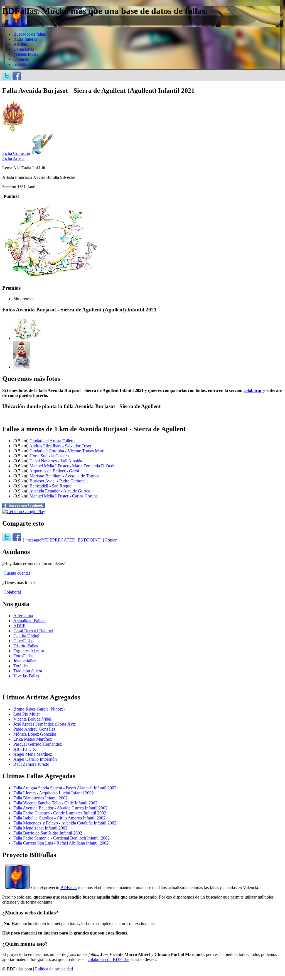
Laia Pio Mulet (26, 714)
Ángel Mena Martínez (32, 754)
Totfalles (20, 665)
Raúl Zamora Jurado (31, 764)
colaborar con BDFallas (108, 959)
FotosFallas (23, 655)
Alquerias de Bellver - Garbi (54, 471)
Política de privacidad (54, 969)
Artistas (20, 44)
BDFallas (68, 887)
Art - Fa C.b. (24, 749)
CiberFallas (23, 640)
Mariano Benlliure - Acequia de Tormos (64, 476)
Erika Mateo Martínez (32, 739)
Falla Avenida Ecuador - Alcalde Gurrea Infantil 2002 (60, 808)
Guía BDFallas (15, 24)
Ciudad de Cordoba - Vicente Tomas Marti (67, 450)
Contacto (21, 59)
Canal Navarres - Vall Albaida (56, 460)
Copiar (111, 540)
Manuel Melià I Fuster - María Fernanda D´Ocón (73, 465)
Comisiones (23, 49)
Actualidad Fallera (29, 620)
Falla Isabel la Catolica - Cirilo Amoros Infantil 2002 (59, 818)
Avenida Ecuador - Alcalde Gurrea (59, 491)
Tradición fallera (27, 670)
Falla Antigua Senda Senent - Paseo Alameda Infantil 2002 (64, 787)
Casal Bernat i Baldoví (33, 630)
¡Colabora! (11, 592)
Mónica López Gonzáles (34, 734)
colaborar (253, 390)
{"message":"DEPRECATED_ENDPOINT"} (63, 540)
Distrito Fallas (25, 645)
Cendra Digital (26, 635)
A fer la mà (23, 615)
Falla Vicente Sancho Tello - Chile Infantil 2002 (55, 803)
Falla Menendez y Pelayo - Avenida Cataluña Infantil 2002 (64, 823)
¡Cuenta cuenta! (16, 573)
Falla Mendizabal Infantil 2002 (40, 828)
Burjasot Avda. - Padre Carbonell (59, 481)
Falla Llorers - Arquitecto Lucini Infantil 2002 (53, 792)
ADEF (19, 625)
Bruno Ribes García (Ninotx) (39, 709)
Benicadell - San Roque (50, 486)
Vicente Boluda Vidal (32, 719)
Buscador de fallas (29, 34)
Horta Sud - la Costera (49, 455)
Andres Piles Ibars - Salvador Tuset (60, 445)
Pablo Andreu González (34, 729)
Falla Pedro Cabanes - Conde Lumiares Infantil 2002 (59, 813)
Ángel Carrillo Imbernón (35, 759)
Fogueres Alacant (28, 650)
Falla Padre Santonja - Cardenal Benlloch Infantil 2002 (61, 838)
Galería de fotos (27, 64)
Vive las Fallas (26, 676)
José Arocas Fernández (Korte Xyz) (44, 724)
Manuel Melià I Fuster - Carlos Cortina (64, 496)
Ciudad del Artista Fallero (52, 440)
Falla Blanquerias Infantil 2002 (40, 798)
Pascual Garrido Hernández (37, 744)
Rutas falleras (25, 39)
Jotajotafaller (24, 660)
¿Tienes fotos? (25, 54)
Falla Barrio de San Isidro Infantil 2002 (47, 833)
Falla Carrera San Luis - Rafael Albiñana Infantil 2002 (61, 843)
